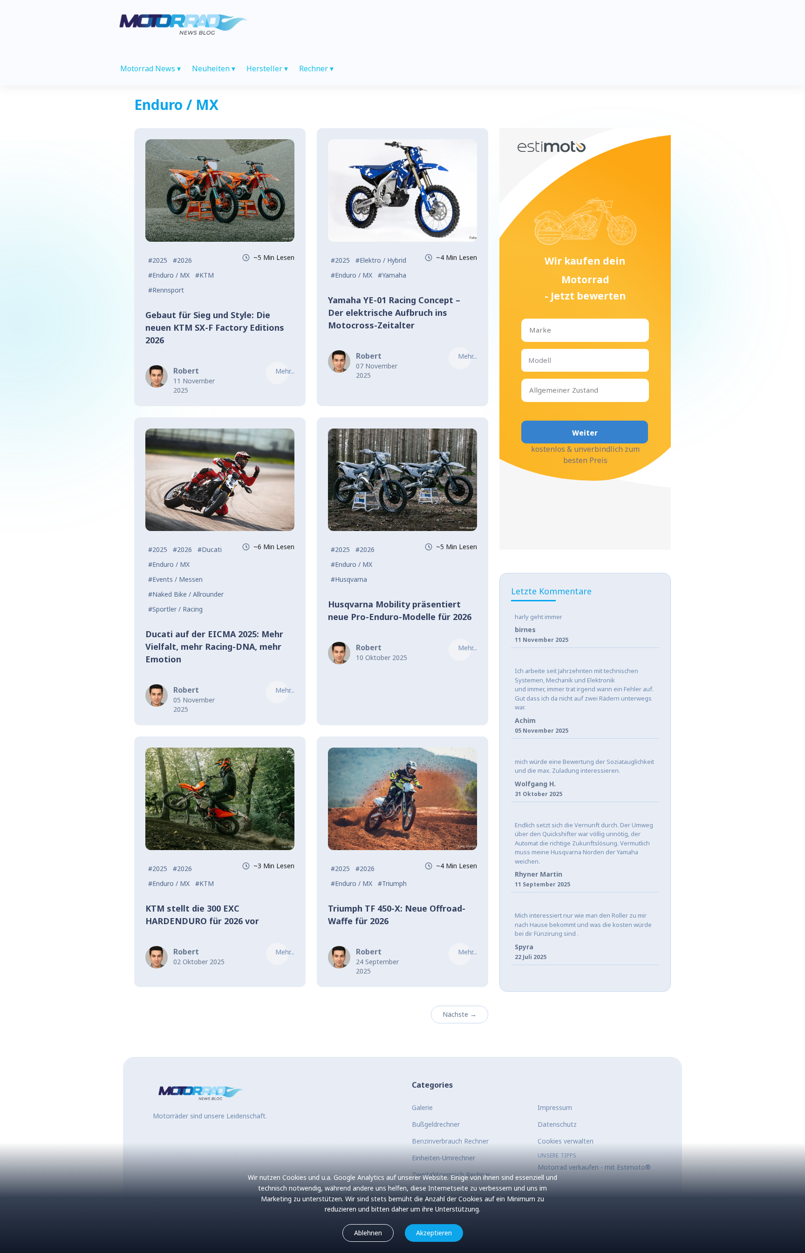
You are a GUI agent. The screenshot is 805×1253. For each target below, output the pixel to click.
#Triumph (392, 883)
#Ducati (210, 549)
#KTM (204, 275)
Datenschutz (557, 1124)
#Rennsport (166, 290)
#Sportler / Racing (175, 609)
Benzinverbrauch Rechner (450, 1141)
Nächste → (460, 1014)
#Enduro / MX (169, 275)
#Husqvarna (349, 579)
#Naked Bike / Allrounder (186, 594)
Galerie (422, 1107)
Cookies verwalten (566, 1141)
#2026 (182, 260)
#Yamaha (392, 275)
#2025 (157, 260)
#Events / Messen (175, 579)
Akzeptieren (434, 1232)
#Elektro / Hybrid (380, 260)
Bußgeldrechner (436, 1124)
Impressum (555, 1107)
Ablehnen (368, 1232)
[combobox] (530, 330)
